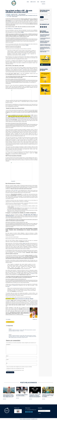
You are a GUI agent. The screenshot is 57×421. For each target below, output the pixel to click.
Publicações (43, 1)
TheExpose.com (10, 28)
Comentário (8, 344)
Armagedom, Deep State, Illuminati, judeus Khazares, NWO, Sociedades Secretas (21, 15)
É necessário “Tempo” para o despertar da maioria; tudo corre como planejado (44, 41)
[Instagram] (40, 27)
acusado (32, 273)
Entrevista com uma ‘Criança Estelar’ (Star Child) (44, 51)
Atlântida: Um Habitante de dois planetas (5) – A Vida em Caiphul (45, 45)
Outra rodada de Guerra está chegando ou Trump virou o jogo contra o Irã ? (44, 35)
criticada (14, 285)
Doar (38, 1)
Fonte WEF (13, 181)
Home (28, 1)
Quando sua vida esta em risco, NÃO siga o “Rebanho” (24, 298)
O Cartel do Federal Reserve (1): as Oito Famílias (45, 38)
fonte (10, 21)
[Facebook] (42, 27)
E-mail (7, 359)
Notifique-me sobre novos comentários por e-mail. (15, 368)
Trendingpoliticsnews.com (18, 28)
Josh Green (16, 190)
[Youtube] (46, 27)
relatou (8, 286)
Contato (43, 3)
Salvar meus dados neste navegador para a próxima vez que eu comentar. (19, 366)
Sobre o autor (33, 1)
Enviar (42, 17)
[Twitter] (44, 27)
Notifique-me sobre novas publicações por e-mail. (15, 370)
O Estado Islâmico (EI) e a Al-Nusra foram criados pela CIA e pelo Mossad (45, 48)
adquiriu (24, 243)
